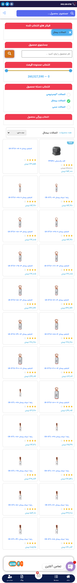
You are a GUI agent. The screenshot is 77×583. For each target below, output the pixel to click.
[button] (12, 4)
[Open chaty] (70, 566)
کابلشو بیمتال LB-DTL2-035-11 (57, 232)
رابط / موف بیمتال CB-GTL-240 (20, 539)
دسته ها (56, 580)
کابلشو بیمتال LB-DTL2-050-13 (20, 232)
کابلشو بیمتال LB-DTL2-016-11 (20, 148)
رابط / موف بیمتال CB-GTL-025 (20, 402)
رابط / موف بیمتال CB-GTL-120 (57, 505)
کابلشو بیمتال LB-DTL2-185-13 (57, 334)
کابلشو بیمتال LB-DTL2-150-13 (20, 300)
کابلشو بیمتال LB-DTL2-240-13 (20, 334)
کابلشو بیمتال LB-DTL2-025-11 (20, 197)
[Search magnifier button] (72, 13)
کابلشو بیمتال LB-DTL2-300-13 (56, 368)
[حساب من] (9, 576)
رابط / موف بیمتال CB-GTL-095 (20, 471)
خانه (68, 580)
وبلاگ (21, 580)
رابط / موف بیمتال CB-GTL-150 (20, 505)
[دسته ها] (56, 576)
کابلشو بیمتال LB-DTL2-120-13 (57, 300)
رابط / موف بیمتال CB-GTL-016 (57, 197)
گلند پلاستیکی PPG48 (56, 161)
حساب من (10, 580)
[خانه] (68, 576)
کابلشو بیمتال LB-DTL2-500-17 (56, 402)
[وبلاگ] (21, 576)
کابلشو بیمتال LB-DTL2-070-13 (56, 266)
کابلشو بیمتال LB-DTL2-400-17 (20, 368)
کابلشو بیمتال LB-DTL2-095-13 (20, 266)
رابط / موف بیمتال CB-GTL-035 (56, 437)
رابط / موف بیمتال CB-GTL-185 (57, 539)
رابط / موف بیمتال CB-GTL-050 (20, 437)
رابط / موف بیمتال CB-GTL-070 (56, 471)
